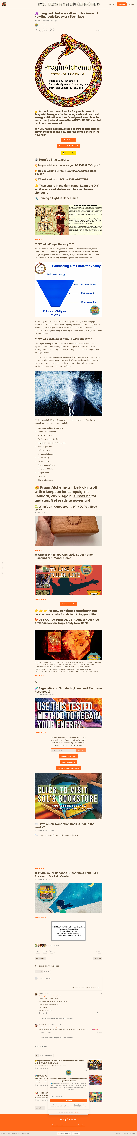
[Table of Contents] (2, 568)
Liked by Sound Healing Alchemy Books (50, 996)
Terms (19, 1133)
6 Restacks (56, 945)
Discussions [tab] (48, 1055)
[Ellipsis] (101, 993)
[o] (95, 1064)
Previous (42, 958)
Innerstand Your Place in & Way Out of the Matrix (50, 1066)
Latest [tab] (42, 1055)
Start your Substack (64, 1133)
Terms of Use (77, 1105)
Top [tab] (37, 1055)
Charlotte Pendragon (45, 1025)
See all (38, 1108)
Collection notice (26, 1133)
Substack (118, 1133)
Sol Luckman (38, 201)
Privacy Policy (82, 1107)
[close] (86, 1070)
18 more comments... (41, 1046)
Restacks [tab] (47, 972)
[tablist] (43, 972)
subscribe (91, 128)
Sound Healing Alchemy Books (48, 24)
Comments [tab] (39, 972)
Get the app (76, 1133)
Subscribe (121, 4)
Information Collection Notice (68, 1107)
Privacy (15, 1133)
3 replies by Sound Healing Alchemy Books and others (57, 1038)
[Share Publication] (114, 4)
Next (96, 958)
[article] (68, 1065)
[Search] (110, 4)
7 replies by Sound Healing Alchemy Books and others (57, 1018)
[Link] (31, 117)
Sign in (131, 4)
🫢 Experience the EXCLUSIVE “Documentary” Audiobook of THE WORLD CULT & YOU (59, 1062)
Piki (40, 994)
